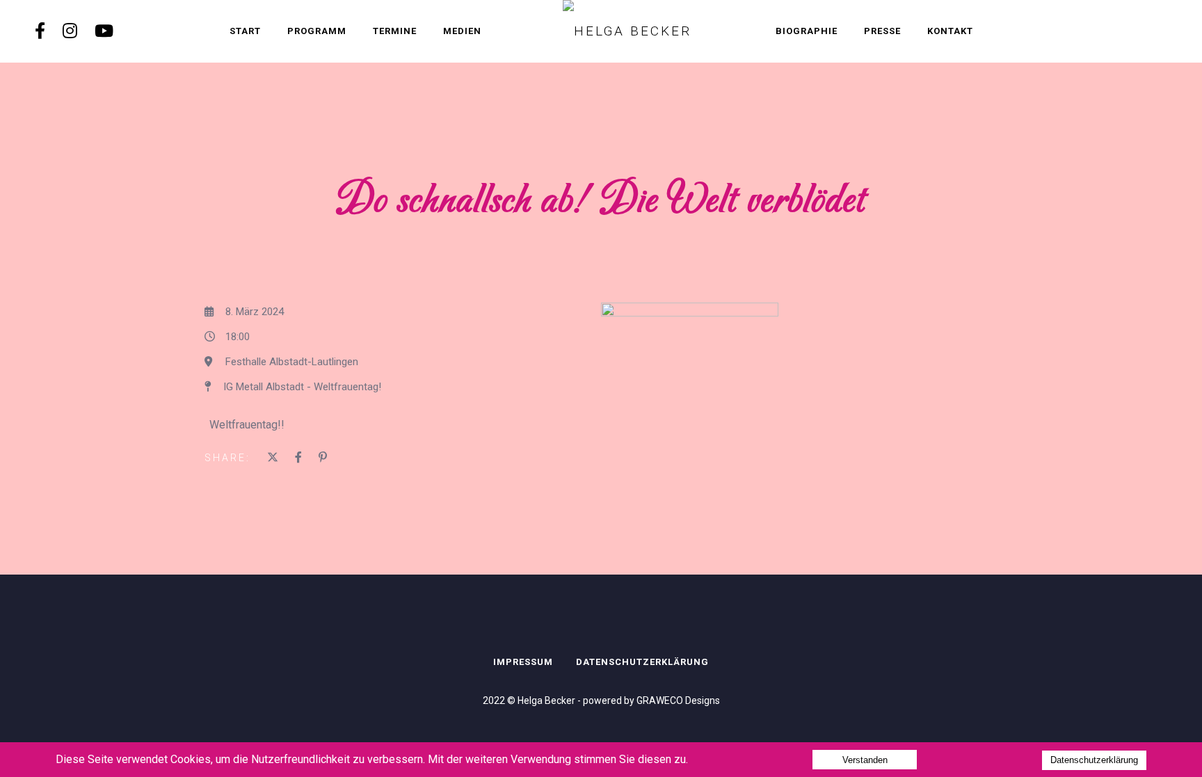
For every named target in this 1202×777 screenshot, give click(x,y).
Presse (882, 31)
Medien (462, 31)
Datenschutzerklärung (642, 662)
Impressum (523, 662)
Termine (395, 31)
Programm (316, 31)
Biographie (807, 31)
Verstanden (865, 760)
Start (245, 31)
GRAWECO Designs (678, 700)
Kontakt (950, 31)
